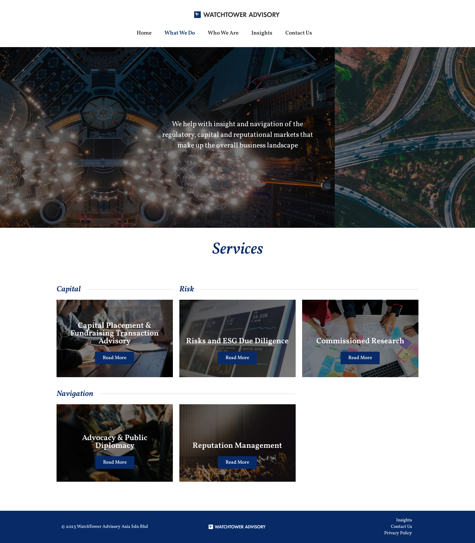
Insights (261, 33)
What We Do (179, 33)
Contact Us (298, 33)
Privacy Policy (398, 533)
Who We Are (223, 33)
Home (144, 33)
